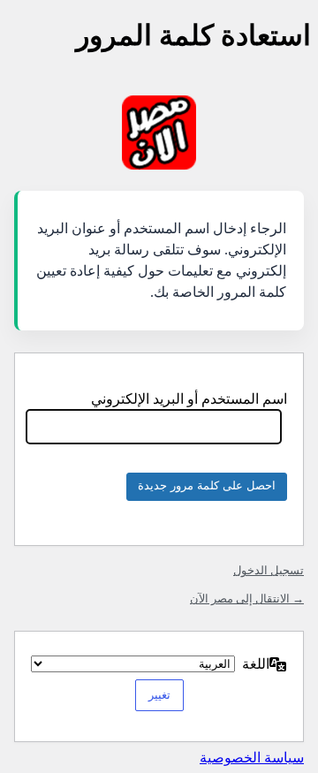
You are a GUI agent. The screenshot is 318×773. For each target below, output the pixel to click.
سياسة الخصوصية (252, 757)
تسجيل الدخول (268, 570)
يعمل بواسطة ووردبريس (159, 132)
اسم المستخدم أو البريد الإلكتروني (189, 398)
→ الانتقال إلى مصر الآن (247, 598)
